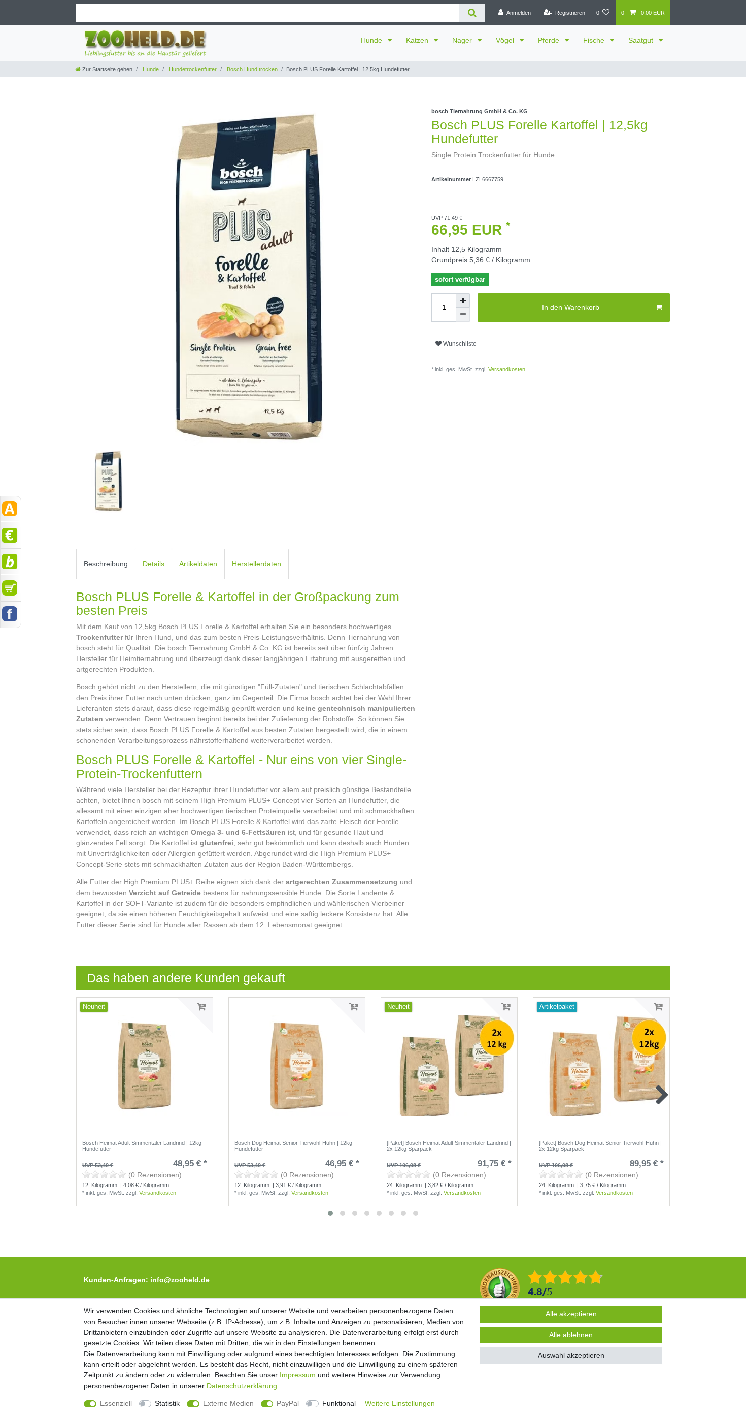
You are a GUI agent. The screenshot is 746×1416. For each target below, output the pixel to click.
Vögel (506, 40)
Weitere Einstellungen (400, 1403)
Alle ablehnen (571, 1335)
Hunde (372, 40)
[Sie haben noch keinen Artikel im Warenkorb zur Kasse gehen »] (11, 588)
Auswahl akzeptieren (571, 1355)
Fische (594, 40)
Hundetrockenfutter (192, 69)
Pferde (549, 40)
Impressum (298, 1375)
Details (153, 563)
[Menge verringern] (463, 315)
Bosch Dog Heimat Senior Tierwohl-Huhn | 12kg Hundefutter (293, 1146)
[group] (449, 1066)
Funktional (339, 1403)
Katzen (418, 40)
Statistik (167, 1403)
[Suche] (472, 13)
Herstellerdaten (256, 563)
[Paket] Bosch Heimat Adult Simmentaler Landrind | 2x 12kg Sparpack (449, 1146)
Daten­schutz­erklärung (242, 1385)
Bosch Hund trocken (251, 69)
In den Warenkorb (570, 307)
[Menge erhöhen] (463, 300)
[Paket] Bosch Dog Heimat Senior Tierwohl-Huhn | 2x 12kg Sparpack (600, 1146)
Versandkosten (506, 369)
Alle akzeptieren (571, 1314)
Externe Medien (228, 1403)
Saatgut (641, 40)
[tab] (105, 564)
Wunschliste (459, 343)
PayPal (288, 1403)
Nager (463, 40)
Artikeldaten (198, 563)
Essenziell (116, 1403)
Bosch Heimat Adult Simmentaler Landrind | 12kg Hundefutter (141, 1146)
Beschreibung (106, 563)
